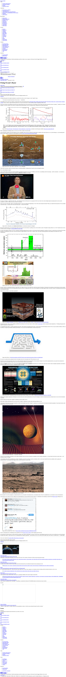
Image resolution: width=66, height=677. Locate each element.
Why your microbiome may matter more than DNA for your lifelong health (12, 568)
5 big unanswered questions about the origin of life (8, 556)
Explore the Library (5, 6)
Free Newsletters (5, 54)
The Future (4, 36)
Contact (3, 660)
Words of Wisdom (3, 604)
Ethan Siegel (2, 85)
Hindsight (4, 13)
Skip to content (2, 0)
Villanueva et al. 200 (21, 322)
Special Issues (4, 40)
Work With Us (4, 659)
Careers (3, 664)
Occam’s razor (40, 323)
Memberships (4, 55)
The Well (3, 48)
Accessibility (4, 663)
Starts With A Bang (5, 44)
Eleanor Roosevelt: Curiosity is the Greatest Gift (8, 605)
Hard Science (4, 39)
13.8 (3, 51)
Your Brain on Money (6, 4)
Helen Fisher (4, 25)
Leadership (4, 31)
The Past (3, 34)
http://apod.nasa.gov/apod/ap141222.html (41, 322)
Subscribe (6, 79)
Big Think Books (5, 43)
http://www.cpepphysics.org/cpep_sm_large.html (43, 395)
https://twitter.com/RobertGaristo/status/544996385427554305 (26, 530)
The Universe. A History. (6, 9)
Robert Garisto (55, 496)
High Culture (4, 33)
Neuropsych (4, 627)
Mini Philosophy (5, 45)
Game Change (4, 14)
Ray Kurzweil (4, 23)
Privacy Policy (4, 661)
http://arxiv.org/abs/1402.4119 (49, 128)
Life (3, 37)
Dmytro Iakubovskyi (22, 128)
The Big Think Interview (6, 3)
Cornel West (4, 24)
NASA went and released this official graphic (29, 133)
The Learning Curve (5, 46)
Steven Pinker (4, 21)
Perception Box (5, 49)
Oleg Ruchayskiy (16, 128)
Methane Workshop (10, 322)
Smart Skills (4, 32)
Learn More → (2, 60)
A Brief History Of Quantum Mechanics (9, 11)
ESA (26, 322)
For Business (2, 79)
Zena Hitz (4, 20)
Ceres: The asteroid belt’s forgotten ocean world (8, 573)
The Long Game (5, 47)
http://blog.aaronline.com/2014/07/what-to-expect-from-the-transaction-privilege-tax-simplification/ (27, 357)
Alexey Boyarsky (10, 128)
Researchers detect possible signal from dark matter (38, 101)
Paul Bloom (4, 22)
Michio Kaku (4, 18)
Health (3, 38)
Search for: (2, 72)
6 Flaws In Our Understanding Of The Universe (10, 12)
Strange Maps (4, 50)
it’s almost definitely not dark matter (16, 228)
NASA (32, 322)
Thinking (3, 628)
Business (3, 29)
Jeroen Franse (28, 128)
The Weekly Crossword (6, 670)
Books (1, 567)
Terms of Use (4, 662)
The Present (4, 35)
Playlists (3, 5)
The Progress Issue (5, 10)
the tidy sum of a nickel (27, 532)
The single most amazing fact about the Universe (8, 562)
